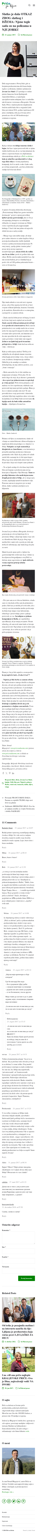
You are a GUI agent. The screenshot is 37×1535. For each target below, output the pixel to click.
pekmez (29, 782)
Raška (7, 784)
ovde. (27, 1431)
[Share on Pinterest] (10, 773)
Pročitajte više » (8, 1492)
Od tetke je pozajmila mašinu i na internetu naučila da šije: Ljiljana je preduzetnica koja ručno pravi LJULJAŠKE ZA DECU (18, 1331)
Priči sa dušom (27, 156)
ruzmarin (20, 784)
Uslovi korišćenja (7, 1526)
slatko (26, 784)
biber (13, 780)
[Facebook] (4, 1501)
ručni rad (13, 784)
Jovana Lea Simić (26, 780)
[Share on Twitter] (7, 773)
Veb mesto (5, 1267)
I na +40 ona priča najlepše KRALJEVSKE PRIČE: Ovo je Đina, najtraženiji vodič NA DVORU (17, 1379)
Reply (4, 847)
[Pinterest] (23, 1501)
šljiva (31, 784)
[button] (29, 5)
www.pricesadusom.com (19, 748)
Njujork (23, 782)
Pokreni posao (27, 35)
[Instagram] (9, 1501)
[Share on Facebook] (3, 773)
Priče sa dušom (10, 1530)
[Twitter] (14, 1501)
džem (17, 780)
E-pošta (5, 1257)
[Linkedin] (19, 1501)
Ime (4, 1247)
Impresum (5, 1521)
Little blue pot (14, 782)
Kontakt (4, 1512)
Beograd (8, 780)
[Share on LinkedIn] (13, 773)
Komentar (6, 1230)
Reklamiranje (6, 1517)
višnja (7, 787)
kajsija (7, 782)
